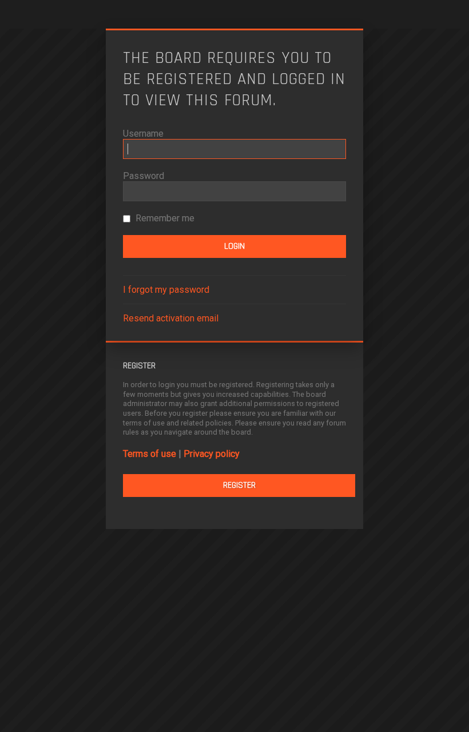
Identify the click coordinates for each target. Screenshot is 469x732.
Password (143, 175)
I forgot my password (166, 289)
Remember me (163, 218)
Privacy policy (212, 453)
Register (239, 485)
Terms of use (149, 453)
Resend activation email (170, 318)
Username (143, 133)
